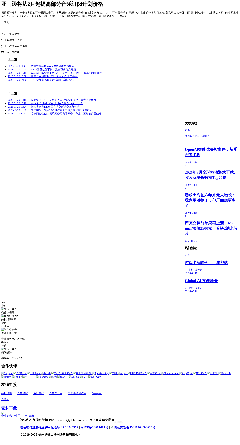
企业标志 (6, 415)
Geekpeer (97, 393)
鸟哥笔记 (38, 393)
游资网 (5, 399)
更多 (187, 130)
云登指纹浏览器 (77, 393)
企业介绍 (29, 415)
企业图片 (17, 415)
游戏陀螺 (22, 393)
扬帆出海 (6, 393)
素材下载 (9, 408)
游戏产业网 (55, 393)
